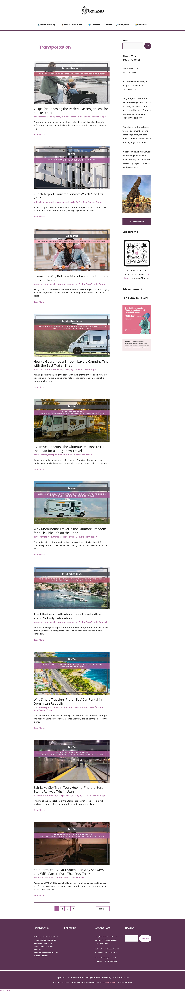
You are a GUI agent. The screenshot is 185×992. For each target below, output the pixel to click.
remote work (46, 536)
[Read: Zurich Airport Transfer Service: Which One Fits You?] (72, 167)
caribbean (68, 707)
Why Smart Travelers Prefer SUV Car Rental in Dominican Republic (68, 701)
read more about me (137, 221)
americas (57, 707)
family (51, 116)
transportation (41, 116)
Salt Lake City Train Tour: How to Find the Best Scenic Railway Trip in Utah (68, 789)
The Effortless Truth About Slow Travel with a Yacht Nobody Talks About (67, 616)
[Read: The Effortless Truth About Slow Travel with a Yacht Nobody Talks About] (72, 587)
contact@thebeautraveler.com (47, 953)
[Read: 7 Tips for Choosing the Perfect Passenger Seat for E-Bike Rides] (72, 82)
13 (73, 908)
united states (40, 795)
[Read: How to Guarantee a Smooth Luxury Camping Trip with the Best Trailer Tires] (72, 335)
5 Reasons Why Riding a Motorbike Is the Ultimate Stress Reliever (71, 278)
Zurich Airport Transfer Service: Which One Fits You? (68, 196)
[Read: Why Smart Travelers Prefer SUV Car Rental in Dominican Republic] (72, 673)
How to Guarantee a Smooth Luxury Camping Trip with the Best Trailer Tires (71, 363)
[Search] (147, 46)
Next (102, 908)
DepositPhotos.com (111, 982)
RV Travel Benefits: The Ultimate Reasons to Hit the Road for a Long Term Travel (69, 449)
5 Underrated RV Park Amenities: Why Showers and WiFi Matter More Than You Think (69, 871)
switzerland (39, 202)
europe (49, 202)
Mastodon (5, 990)
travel (71, 202)
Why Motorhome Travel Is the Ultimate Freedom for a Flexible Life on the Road (70, 531)
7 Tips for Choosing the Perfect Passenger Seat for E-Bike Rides (71, 111)
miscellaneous (71, 116)
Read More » (39, 134)
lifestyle (59, 116)
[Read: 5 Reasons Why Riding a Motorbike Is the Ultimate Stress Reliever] (72, 250)
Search (145, 938)
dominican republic (43, 707)
